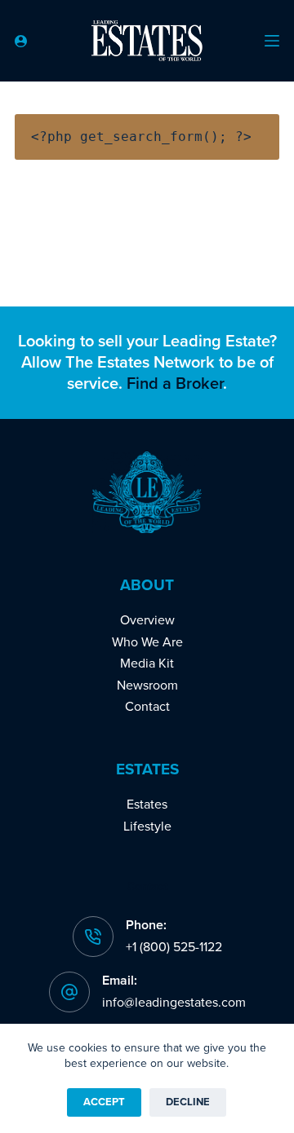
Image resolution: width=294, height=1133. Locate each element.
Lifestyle (147, 826)
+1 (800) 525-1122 (174, 947)
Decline (188, 1102)
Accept (104, 1102)
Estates (147, 804)
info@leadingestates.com (174, 1002)
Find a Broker (175, 384)
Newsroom (147, 685)
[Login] (21, 41)
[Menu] (272, 40)
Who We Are (147, 642)
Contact (147, 707)
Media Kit (147, 663)
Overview (147, 620)
